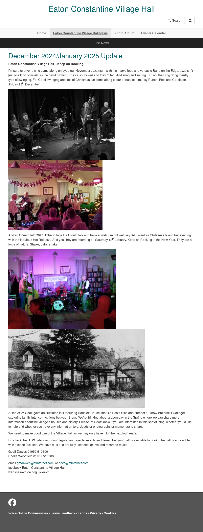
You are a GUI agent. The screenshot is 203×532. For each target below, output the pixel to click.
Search (176, 20)
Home (41, 33)
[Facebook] (12, 502)
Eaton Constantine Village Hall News (80, 33)
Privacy (95, 513)
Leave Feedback (63, 513)
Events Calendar (153, 33)
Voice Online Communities (28, 513)
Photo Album (124, 33)
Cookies (110, 513)
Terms (82, 513)
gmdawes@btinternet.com (35, 463)
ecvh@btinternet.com (73, 463)
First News (101, 43)
